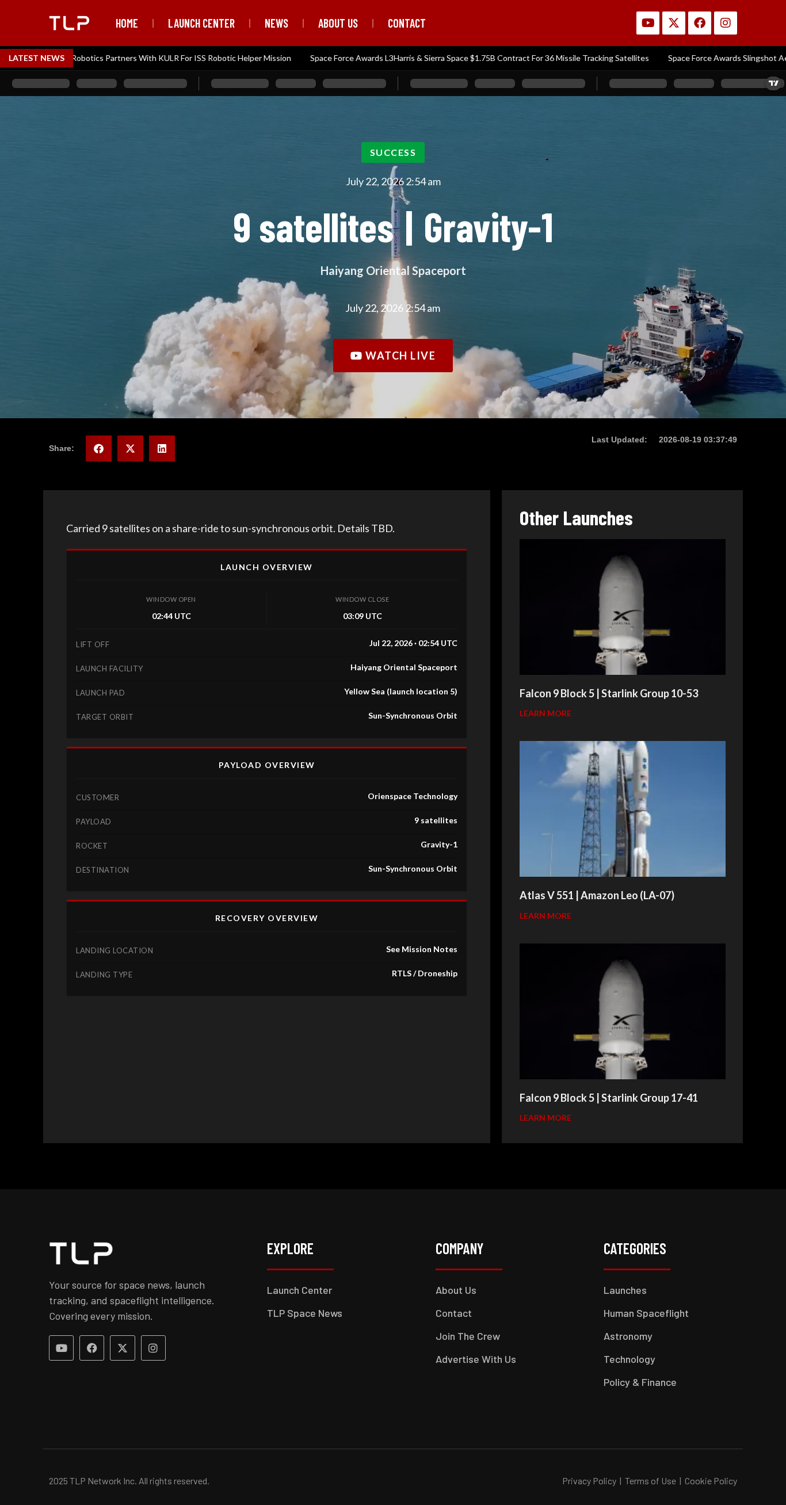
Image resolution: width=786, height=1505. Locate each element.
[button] (393, 152)
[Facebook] (699, 23)
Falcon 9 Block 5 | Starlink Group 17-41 (609, 1097)
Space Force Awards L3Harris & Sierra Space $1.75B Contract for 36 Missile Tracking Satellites (427, 58)
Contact (407, 23)
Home (127, 23)
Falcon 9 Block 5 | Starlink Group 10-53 (609, 693)
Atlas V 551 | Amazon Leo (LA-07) (597, 895)
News (276, 23)
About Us (338, 23)
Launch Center (201, 23)
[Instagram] (725, 23)
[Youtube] (647, 23)
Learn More (545, 713)
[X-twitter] (673, 23)
